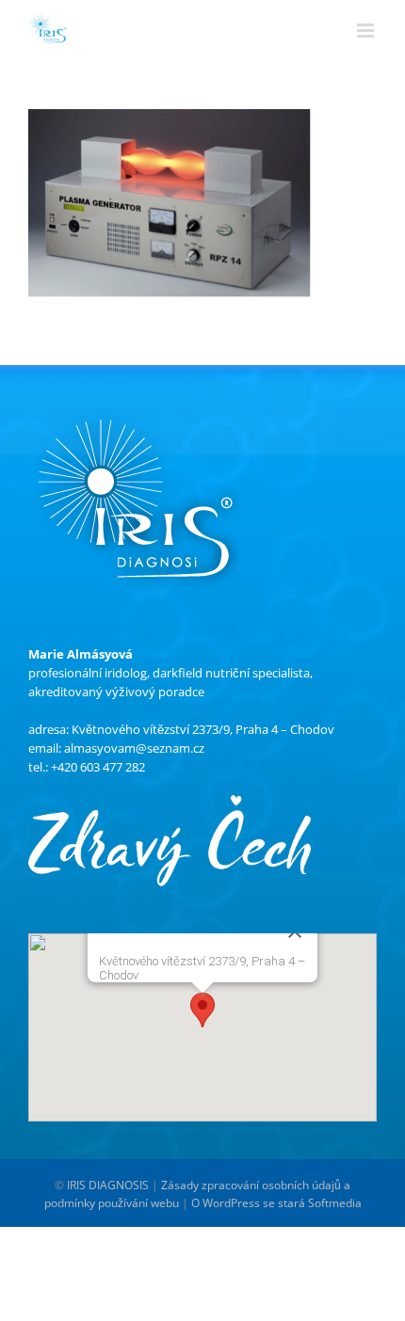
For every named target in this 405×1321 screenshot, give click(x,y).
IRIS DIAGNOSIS (108, 1185)
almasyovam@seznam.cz (134, 748)
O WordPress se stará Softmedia (276, 1203)
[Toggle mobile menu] (367, 26)
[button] (202, 1010)
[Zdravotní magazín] (169, 804)
